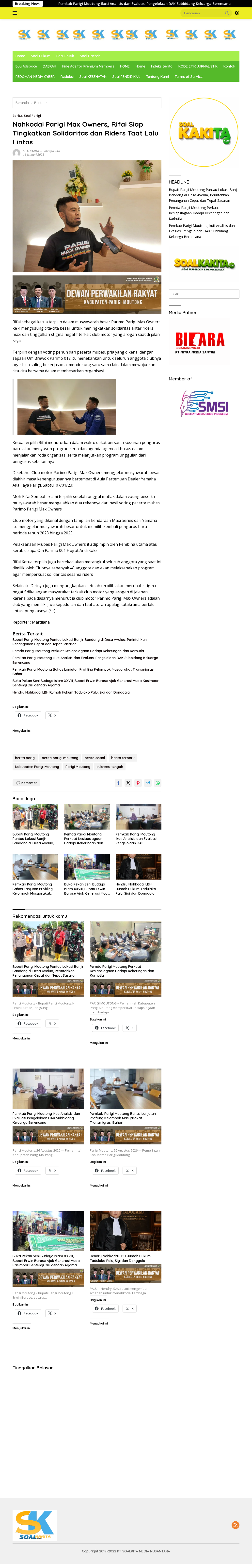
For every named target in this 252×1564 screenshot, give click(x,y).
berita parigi (25, 758)
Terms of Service (189, 76)
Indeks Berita (162, 66)
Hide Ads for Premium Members (88, 66)
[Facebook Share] (118, 783)
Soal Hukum (40, 56)
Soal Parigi (32, 115)
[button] (227, 13)
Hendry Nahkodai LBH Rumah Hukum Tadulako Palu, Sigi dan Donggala (71, 692)
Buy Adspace (26, 66)
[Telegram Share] (148, 783)
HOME (125, 66)
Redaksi (67, 76)
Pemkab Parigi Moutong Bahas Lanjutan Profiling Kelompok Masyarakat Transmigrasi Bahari (83, 671)
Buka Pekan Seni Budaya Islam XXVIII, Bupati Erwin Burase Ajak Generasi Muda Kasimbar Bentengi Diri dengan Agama (86, 683)
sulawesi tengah (110, 767)
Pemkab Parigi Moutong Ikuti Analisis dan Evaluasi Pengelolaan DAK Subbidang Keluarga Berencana (90, 3)
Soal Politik (65, 56)
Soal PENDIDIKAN (126, 76)
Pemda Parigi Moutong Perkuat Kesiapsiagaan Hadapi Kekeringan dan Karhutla (78, 651)
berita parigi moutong (60, 758)
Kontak (229, 66)
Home (20, 56)
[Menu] (16, 13)
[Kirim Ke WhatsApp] (157, 783)
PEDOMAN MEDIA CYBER (35, 76)
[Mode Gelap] (237, 13)
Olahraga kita (50, 151)
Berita (17, 115)
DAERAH (49, 66)
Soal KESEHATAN (93, 76)
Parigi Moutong (77, 767)
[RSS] (235, 1525)
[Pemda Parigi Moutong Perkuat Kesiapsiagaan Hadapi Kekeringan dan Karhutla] (87, 817)
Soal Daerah (90, 56)
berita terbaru (123, 758)
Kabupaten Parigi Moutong (37, 767)
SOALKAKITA (31, 151)
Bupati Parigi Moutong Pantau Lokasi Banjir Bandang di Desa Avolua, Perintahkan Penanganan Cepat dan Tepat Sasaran (80, 641)
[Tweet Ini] (128, 783)
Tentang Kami (157, 76)
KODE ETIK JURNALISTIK (198, 66)
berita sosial (95, 758)
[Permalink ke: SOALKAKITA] (16, 152)
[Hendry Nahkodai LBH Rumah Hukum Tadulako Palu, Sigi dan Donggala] (138, 867)
